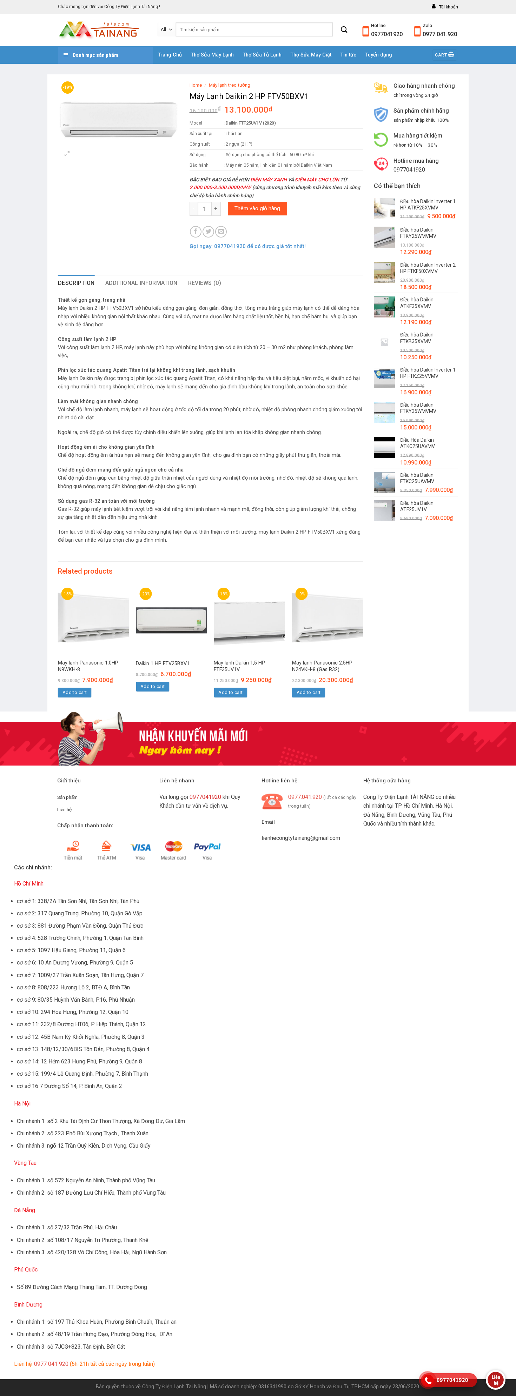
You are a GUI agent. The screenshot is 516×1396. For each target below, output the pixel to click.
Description (76, 283)
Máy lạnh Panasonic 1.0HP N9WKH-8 (88, 666)
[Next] (362, 647)
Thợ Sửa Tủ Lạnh (262, 55)
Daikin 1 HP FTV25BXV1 (163, 664)
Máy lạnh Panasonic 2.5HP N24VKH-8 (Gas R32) (322, 666)
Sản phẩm (67, 797)
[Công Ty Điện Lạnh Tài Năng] (102, 30)
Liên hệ (64, 809)
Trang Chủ (170, 55)
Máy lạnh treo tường (229, 85)
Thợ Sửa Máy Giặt (311, 55)
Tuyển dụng (378, 55)
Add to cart (74, 692)
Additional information (141, 283)
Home (196, 85)
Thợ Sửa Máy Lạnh (212, 55)
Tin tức (348, 55)
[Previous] (58, 647)
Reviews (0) (204, 283)
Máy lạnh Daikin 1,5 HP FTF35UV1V (239, 666)
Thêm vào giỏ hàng (257, 208)
